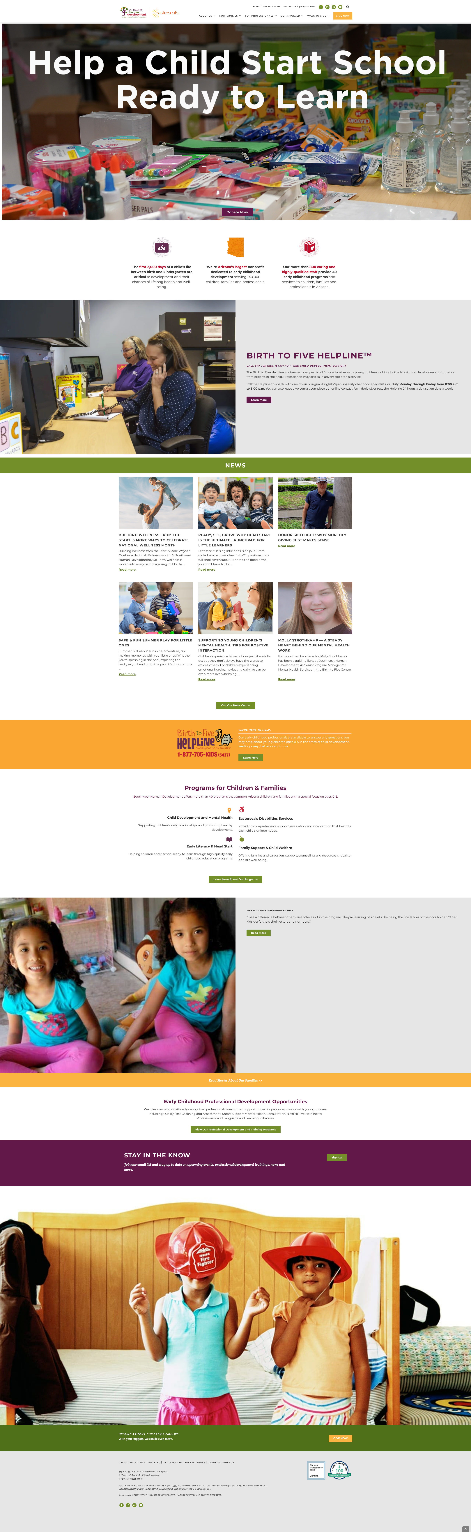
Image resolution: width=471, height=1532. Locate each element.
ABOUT (123, 1462)
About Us (205, 15)
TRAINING (154, 1462)
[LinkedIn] (334, 7)
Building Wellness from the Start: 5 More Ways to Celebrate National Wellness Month (154, 540)
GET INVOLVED (172, 1462)
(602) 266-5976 (130, 1475)
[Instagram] (327, 7)
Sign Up (337, 1157)
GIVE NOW (340, 1438)
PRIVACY (228, 1462)
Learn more (259, 400)
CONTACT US (290, 7)
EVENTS (190, 1462)
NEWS (256, 7)
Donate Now (237, 212)
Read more (127, 569)
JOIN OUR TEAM (271, 7)
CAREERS (214, 1462)
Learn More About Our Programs (235, 879)
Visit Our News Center (235, 705)
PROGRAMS (137, 1462)
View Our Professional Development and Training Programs (235, 1129)
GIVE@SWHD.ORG (131, 1479)
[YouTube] (340, 7)
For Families (228, 15)
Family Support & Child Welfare (265, 848)
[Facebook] (321, 7)
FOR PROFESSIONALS (259, 15)
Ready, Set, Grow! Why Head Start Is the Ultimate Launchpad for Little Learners (234, 540)
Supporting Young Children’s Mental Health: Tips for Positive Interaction (233, 645)
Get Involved (290, 15)
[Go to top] (465, 1529)
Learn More (250, 757)
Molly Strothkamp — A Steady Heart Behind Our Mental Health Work (314, 645)
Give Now (343, 15)
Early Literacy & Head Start (210, 846)
